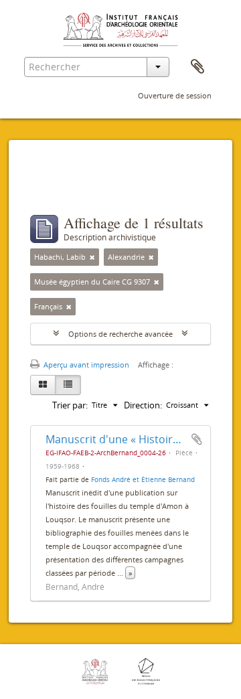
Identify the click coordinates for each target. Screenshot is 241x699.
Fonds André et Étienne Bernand (143, 479)
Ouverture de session (175, 95)
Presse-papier (197, 67)
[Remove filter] (92, 257)
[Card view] (43, 385)
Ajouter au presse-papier (197, 439)
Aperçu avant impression (85, 365)
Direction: (143, 405)
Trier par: (70, 405)
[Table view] (68, 385)
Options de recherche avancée (120, 334)
